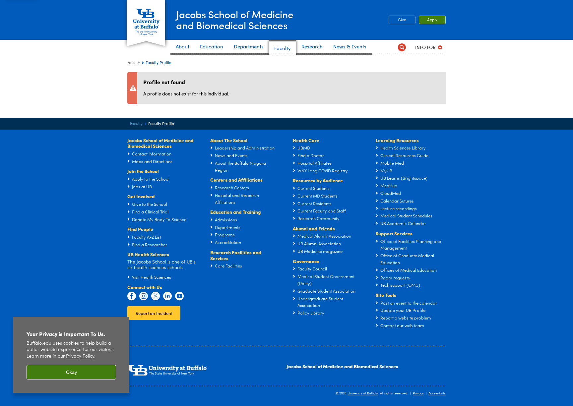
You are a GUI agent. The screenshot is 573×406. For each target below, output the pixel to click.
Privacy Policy (80, 356)
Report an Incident (154, 313)
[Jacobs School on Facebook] (131, 296)
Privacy (418, 393)
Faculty (133, 63)
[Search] (401, 47)
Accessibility (437, 393)
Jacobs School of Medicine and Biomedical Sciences (342, 366)
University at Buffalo (363, 393)
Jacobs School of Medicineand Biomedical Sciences (234, 19)
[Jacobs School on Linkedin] (167, 296)
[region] (71, 355)
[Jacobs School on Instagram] (143, 296)
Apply (432, 20)
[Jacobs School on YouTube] (179, 296)
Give (402, 20)
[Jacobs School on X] (155, 296)
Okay (71, 372)
